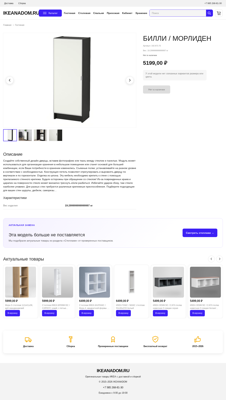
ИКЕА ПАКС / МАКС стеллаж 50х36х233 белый (130, 306)
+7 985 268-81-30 (213, 3)
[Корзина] (218, 13)
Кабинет (127, 13)
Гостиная (69, 13)
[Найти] (209, 13)
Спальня (98, 13)
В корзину (12, 313)
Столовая (84, 13)
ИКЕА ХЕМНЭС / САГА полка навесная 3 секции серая (167, 306)
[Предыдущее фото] (10, 80)
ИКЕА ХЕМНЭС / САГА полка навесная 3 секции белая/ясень (204, 307)
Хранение (141, 13)
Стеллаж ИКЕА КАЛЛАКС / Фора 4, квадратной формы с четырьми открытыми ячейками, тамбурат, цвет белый (93, 307)
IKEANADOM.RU (20, 13)
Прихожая (113, 13)
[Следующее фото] (130, 80)
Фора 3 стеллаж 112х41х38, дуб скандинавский (19, 306)
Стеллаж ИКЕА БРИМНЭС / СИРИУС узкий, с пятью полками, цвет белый (56, 307)
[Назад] (211, 259)
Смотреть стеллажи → (200, 232)
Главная (7, 25)
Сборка (22, 3)
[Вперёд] (219, 259)
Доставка (8, 3)
